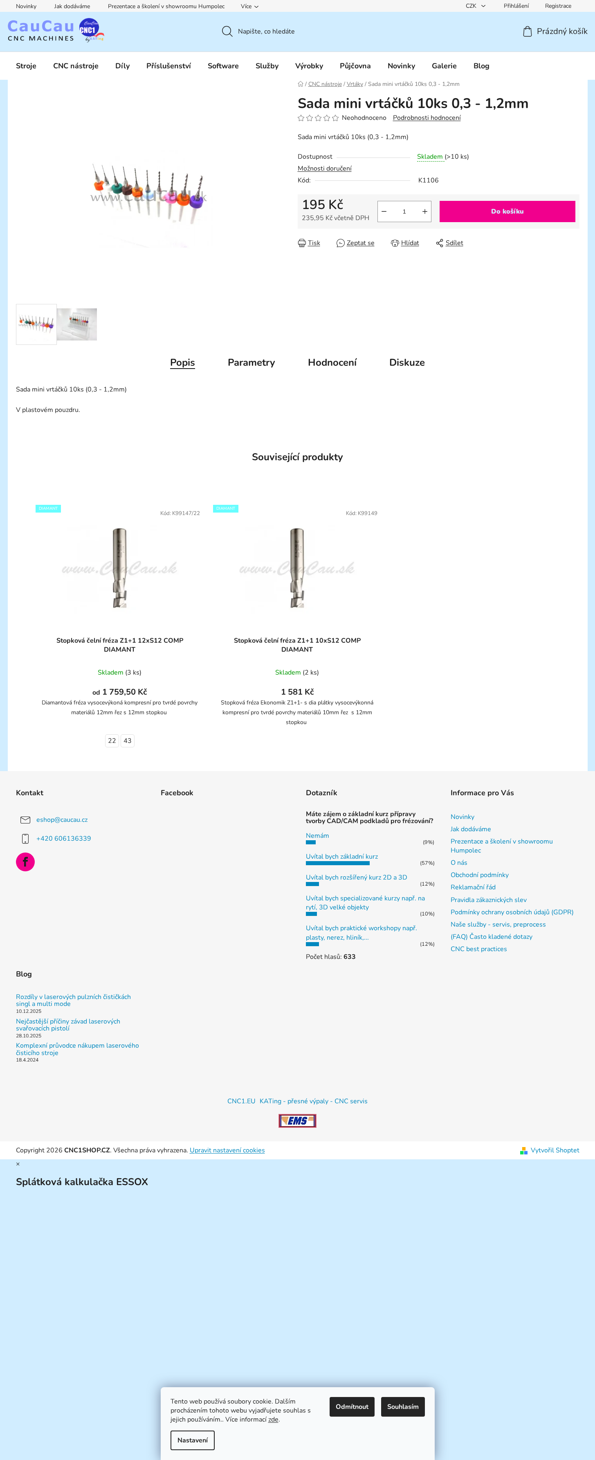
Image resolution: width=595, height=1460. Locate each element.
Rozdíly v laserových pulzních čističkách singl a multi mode (73, 1001)
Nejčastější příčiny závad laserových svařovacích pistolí (68, 1025)
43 (127, 740)
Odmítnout (352, 1406)
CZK (472, 6)
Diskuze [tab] (407, 362)
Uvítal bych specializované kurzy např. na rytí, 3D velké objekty (365, 903)
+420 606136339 (63, 838)
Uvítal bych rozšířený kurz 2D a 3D (356, 877)
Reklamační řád (473, 887)
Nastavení (192, 1440)
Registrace (558, 6)
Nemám (317, 835)
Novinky (26, 6)
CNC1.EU (241, 1101)
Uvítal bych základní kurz (342, 856)
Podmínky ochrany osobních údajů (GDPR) (512, 912)
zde (273, 1419)
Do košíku (507, 211)
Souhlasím (403, 1406)
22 (112, 740)
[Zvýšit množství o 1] (425, 211)
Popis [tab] (182, 362)
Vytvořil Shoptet (555, 1150)
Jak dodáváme (72, 6)
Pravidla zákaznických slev (489, 899)
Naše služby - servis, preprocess (498, 924)
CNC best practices (479, 949)
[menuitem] (26, 66)
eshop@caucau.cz (62, 819)
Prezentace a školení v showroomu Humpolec (166, 6)
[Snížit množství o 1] (384, 211)
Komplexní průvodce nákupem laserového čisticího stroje (77, 1049)
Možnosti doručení (325, 168)
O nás (459, 862)
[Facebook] (25, 862)
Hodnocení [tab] (332, 362)
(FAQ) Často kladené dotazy (491, 936)
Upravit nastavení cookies (227, 1150)
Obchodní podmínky (480, 875)
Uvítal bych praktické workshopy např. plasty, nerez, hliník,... (361, 933)
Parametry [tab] (251, 362)
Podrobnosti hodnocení (427, 117)
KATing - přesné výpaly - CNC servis (314, 1101)
